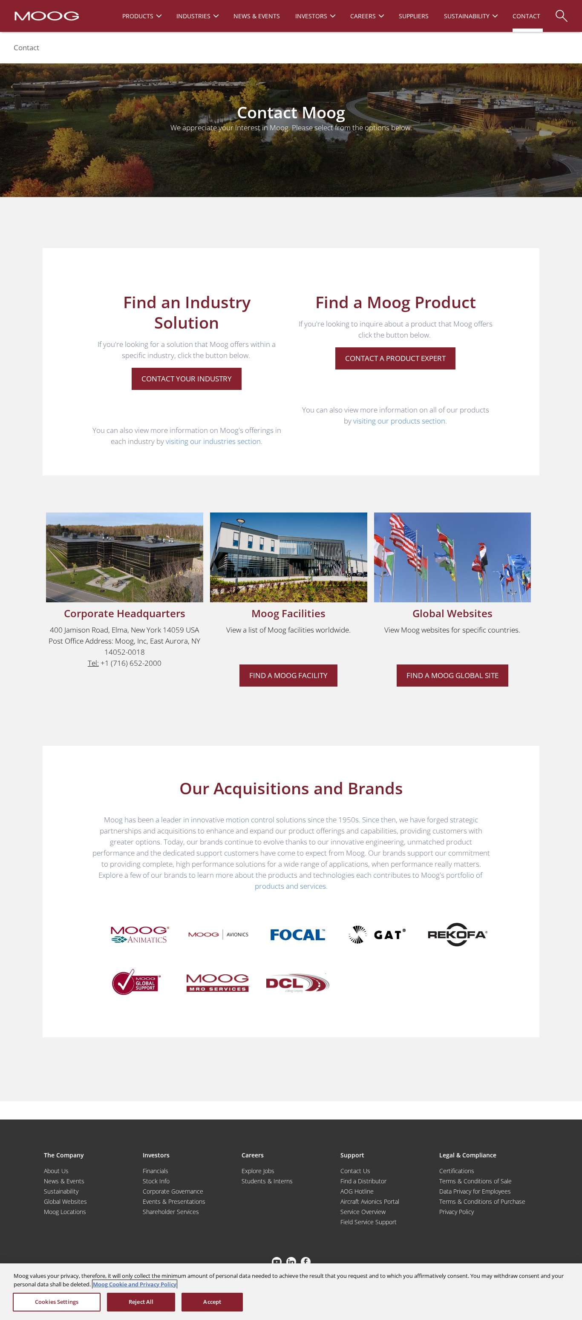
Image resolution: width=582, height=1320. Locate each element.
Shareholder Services (171, 1212)
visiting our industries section (213, 441)
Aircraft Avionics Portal (369, 1201)
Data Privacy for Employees (475, 1191)
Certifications (456, 1171)
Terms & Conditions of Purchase (482, 1201)
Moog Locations (65, 1212)
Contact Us (355, 1171)
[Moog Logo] (46, 15)
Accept (212, 1302)
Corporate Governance (173, 1191)
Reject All (141, 1302)
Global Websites (65, 1201)
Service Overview (363, 1212)
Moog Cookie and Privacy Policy (134, 1284)
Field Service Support (368, 1222)
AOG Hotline (357, 1191)
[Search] (561, 11)
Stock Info (156, 1181)
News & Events (64, 1181)
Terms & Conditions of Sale (475, 1181)
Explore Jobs (258, 1171)
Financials (155, 1171)
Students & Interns (267, 1181)
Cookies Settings (56, 1302)
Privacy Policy (456, 1212)
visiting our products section (399, 421)
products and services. (291, 886)
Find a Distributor (363, 1181)
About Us (56, 1171)
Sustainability (61, 1191)
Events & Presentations (174, 1201)
